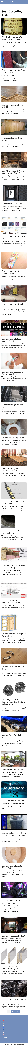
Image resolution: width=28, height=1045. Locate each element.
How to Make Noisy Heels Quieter (12, 667)
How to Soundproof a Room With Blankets (13, 71)
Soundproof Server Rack (12, 204)
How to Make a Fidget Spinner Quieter (11, 340)
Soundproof (14, 2)
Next (17, 1011)
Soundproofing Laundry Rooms (12, 406)
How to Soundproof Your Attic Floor (12, 106)
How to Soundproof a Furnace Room (10, 532)
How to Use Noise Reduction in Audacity (11, 601)
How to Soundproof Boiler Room (13, 305)
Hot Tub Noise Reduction (12, 800)
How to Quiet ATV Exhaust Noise (13, 736)
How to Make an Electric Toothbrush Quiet (12, 373)
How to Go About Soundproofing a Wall (10, 967)
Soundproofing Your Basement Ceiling (10, 469)
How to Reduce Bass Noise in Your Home (13, 502)
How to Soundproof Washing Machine (10, 272)
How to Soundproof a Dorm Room (13, 237)
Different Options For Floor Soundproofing (13, 566)
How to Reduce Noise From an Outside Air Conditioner (13, 834)
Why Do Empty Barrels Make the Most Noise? (11, 38)
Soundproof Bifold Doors (12, 769)
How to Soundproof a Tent (13, 936)
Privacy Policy (16, 1044)
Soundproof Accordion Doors (11, 139)
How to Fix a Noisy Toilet (12, 438)
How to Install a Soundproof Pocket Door (13, 635)
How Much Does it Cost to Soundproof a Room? (13, 172)
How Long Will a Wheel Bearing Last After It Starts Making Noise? (13, 701)
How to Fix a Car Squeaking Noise (13, 1000)
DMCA (22, 1044)
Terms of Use (8, 1044)
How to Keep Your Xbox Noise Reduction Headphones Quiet (12, 902)
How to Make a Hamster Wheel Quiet (12, 867)
